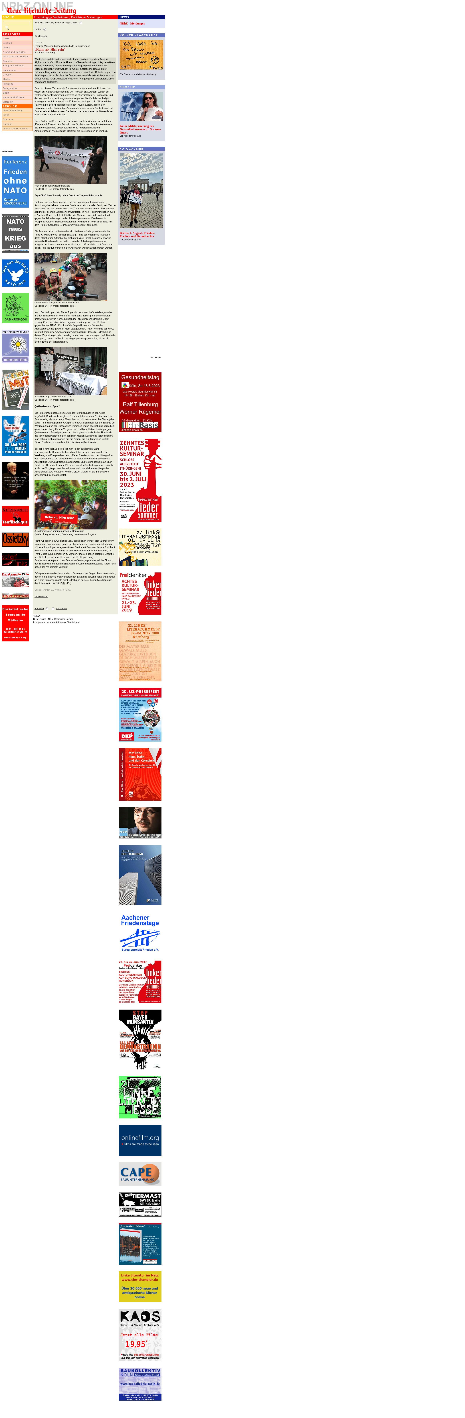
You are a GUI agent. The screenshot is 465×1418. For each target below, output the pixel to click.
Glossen (7, 75)
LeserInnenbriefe (13, 110)
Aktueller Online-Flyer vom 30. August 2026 (56, 22)
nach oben (61, 608)
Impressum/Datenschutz (17, 129)
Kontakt (7, 124)
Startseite (39, 608)
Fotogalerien (10, 88)
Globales (8, 61)
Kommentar (9, 70)
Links (6, 115)
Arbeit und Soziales (14, 52)
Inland (6, 47)
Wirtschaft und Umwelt (16, 57)
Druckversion (41, 36)
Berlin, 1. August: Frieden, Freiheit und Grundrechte (137, 234)
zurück (38, 29)
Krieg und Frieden (13, 66)
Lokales (7, 43)
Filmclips (8, 84)
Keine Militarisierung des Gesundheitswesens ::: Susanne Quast (140, 129)
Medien (7, 79)
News (6, 38)
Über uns (8, 119)
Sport (6, 93)
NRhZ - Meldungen (132, 23)
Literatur (8, 102)
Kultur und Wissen (13, 97)
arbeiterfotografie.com (63, 189)
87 (63, 583)
